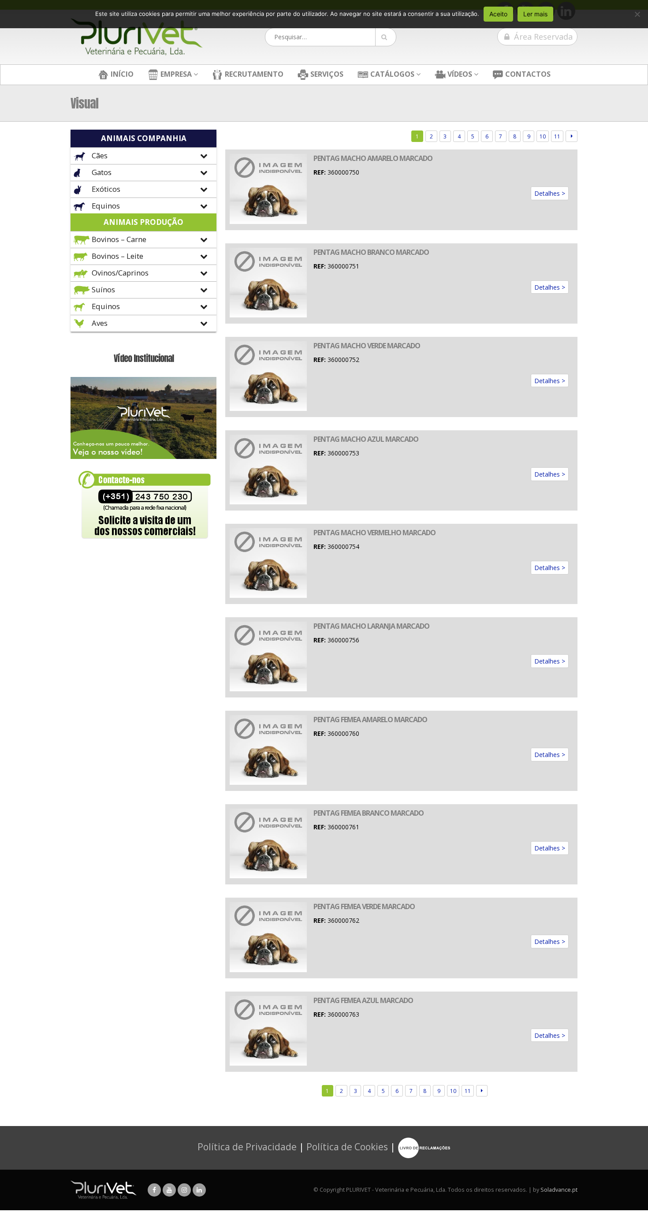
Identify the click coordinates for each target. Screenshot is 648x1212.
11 (557, 136)
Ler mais (535, 14)
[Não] (637, 14)
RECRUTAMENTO (253, 74)
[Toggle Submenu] (143, 156)
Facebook (154, 1190)
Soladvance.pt (558, 1189)
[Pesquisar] (386, 37)
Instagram (184, 1190)
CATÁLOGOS (391, 74)
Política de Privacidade (247, 1147)
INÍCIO (121, 74)
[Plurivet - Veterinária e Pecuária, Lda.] (137, 37)
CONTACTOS (527, 74)
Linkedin (199, 1190)
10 (543, 136)
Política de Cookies (347, 1147)
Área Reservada (542, 36)
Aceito (498, 14)
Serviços (326, 74)
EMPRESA (175, 74)
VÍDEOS (459, 74)
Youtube (169, 1190)
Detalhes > (549, 193)
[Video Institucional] (143, 417)
